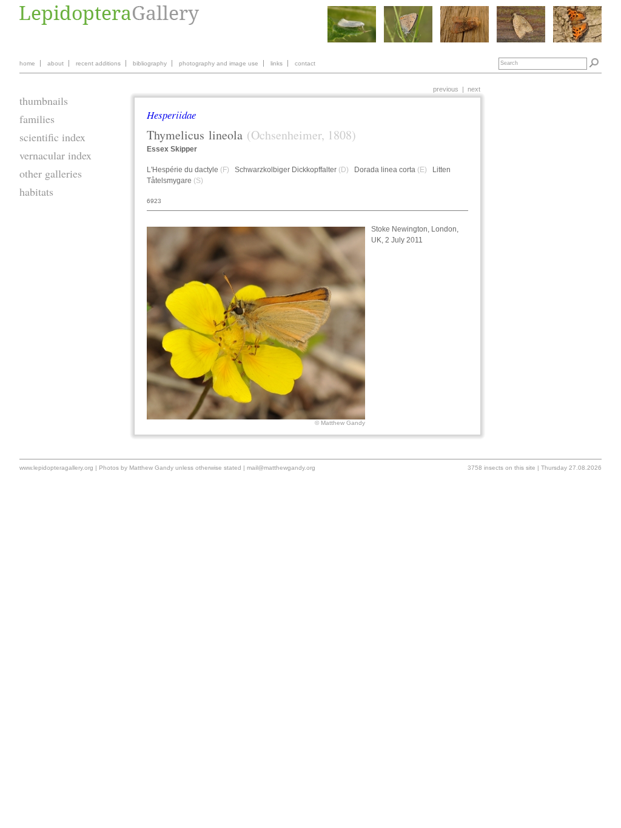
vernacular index (55, 155)
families (37, 119)
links (276, 63)
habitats (36, 191)
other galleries (50, 173)
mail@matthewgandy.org (281, 467)
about (55, 63)
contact (305, 63)
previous (445, 89)
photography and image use (218, 63)
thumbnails (43, 100)
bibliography (150, 63)
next (474, 89)
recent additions (98, 63)
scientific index (52, 137)
